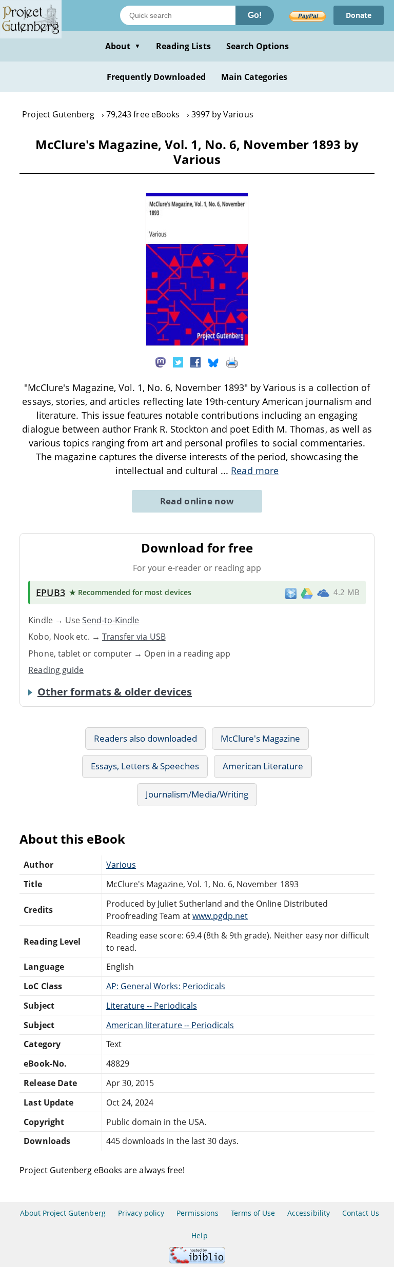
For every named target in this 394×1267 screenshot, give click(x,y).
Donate (358, 15)
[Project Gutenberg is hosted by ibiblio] (197, 1260)
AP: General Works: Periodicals (165, 986)
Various (121, 864)
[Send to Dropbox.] (291, 592)
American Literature (263, 766)
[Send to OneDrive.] (323, 592)
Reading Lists (183, 46)
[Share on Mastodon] (160, 361)
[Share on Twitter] (178, 361)
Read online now (197, 501)
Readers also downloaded (145, 738)
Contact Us (360, 1213)
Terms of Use (253, 1213)
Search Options (257, 46)
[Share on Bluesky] (213, 361)
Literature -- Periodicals (151, 1005)
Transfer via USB (134, 636)
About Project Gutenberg (63, 1213)
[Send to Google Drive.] (307, 592)
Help (199, 1235)
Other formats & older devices (114, 692)
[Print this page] (232, 361)
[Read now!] (197, 343)
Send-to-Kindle (111, 620)
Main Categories (254, 77)
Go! (255, 15)
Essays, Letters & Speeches (145, 766)
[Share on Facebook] (195, 361)
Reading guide (56, 670)
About (123, 46)
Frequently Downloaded (156, 77)
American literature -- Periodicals (170, 1025)
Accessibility (308, 1213)
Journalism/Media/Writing (197, 794)
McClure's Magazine (261, 738)
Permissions (197, 1213)
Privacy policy (141, 1213)
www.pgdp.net (220, 916)
